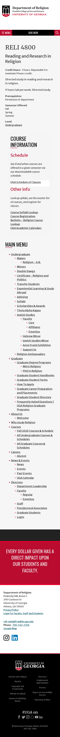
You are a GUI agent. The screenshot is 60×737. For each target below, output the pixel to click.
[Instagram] (28, 717)
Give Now (33, 33)
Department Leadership (32, 486)
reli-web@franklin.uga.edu (18, 621)
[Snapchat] (32, 717)
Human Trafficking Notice (17, 699)
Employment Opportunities (42, 681)
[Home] (30, 14)
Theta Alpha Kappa (29, 310)
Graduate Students (28, 512)
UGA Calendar (25, 478)
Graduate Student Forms (32, 380)
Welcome (23, 418)
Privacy (42, 687)
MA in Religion (32, 366)
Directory (17, 482)
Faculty (27, 318)
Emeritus (34, 331)
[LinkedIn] (41, 717)
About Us (16, 414)
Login (20, 517)
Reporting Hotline (42, 700)
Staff (20, 503)
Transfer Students (28, 284)
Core (31, 322)
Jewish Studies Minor (36, 340)
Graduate (17, 358)
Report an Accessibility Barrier (42, 693)
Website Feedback (17, 694)
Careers (15, 452)
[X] (23, 717)
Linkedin (15, 638)
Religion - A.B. (32, 262)
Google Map (10, 628)
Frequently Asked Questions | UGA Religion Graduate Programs (35, 405)
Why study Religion (23, 422)
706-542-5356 (20, 625)
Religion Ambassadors (31, 354)
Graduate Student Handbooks (35, 375)
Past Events (24, 473)
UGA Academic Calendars (26, 228)
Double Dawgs (26, 271)
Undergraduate (13, 125)
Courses (16, 427)
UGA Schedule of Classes (25, 182)
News (20, 464)
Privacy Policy (11, 609)
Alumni (21, 456)
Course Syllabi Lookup (24, 212)
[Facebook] (19, 717)
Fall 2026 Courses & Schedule (35, 430)
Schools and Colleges (17, 677)
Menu (7, 33)
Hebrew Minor (32, 336)
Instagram (6, 638)
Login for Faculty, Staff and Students (23, 613)
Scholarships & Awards (31, 306)
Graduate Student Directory (34, 397)
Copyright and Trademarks (17, 687)
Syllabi (21, 301)
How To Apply (25, 384)
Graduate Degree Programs (34, 362)
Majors (21, 258)
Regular (28, 494)
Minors (21, 266)
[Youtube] (36, 717)
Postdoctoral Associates (32, 508)
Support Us (29, 349)
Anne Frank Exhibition (37, 345)
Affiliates (34, 327)
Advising (22, 297)
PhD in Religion (32, 371)
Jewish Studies (26, 315)
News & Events (20, 460)
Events (21, 469)
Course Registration (22, 216)
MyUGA (17, 681)
